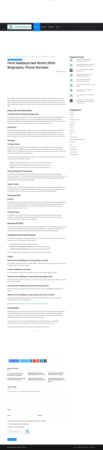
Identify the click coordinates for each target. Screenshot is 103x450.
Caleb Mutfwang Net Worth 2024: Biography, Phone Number (36, 379)
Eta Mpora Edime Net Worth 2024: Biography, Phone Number (36, 373)
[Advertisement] (51, 12)
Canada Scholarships (74, 119)
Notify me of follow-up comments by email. (19, 424)
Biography (36, 26)
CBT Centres (73, 122)
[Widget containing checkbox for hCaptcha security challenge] (18, 432)
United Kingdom (73, 149)
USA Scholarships (74, 154)
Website (40, 415)
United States (73, 152)
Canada (71, 117)
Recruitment (51, 26)
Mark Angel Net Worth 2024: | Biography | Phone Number (56, 373)
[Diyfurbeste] (19, 26)
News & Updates (74, 137)
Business (72, 114)
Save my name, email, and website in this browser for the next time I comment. (28, 421)
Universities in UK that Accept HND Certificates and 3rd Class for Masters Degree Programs (85, 101)
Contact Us (92, 447)
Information (72, 132)
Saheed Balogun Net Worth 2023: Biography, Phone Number (32, 303)
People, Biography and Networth (20, 56)
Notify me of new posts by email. (16, 427)
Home (9, 56)
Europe (71, 127)
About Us (86, 447)
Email (9, 415)
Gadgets (72, 129)
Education (43, 26)
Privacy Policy (80, 447)
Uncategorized (73, 147)
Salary (57, 26)
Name (9, 409)
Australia (72, 112)
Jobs (71, 134)
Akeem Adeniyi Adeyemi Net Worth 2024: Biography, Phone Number (56, 380)
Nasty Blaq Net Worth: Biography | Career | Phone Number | (16, 379)
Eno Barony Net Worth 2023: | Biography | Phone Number (15, 374)
